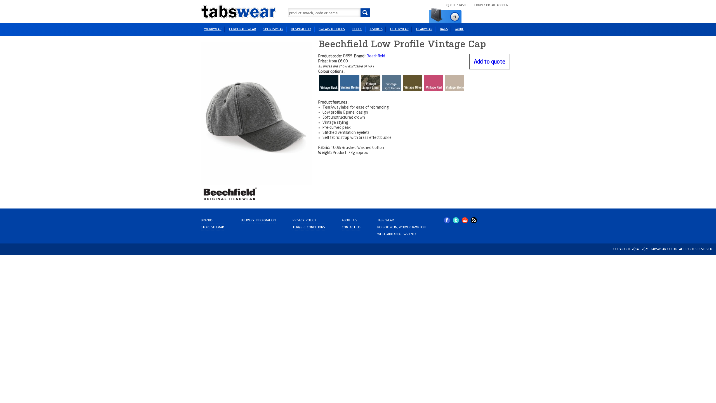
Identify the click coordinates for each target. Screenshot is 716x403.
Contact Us (351, 227)
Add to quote (489, 62)
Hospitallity (301, 29)
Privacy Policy (304, 220)
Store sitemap (212, 227)
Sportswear (273, 29)
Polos (357, 29)
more (459, 29)
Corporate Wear (242, 29)
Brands (207, 220)
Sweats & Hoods (332, 29)
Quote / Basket (457, 5)
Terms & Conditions (309, 227)
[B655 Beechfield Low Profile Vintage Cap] (257, 113)
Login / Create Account (492, 5)
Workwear (213, 29)
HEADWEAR (424, 29)
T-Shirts (376, 29)
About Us (349, 220)
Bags (444, 29)
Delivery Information (258, 220)
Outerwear (399, 29)
